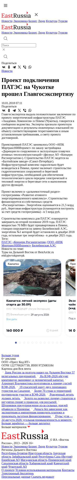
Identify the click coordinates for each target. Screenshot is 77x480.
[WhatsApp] (30, 67)
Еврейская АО (10, 460)
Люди (41, 21)
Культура (51, 21)
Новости (7, 21)
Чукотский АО (17, 466)
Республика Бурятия (14, 453)
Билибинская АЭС (44, 245)
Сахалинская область (14, 463)
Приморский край (59, 460)
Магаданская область (34, 460)
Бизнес (32, 21)
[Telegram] (14, 67)
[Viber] (24, 67)
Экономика (20, 21)
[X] (19, 67)
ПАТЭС (6, 242)
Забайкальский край (25, 456)
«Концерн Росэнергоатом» (30, 242)
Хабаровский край (41, 463)
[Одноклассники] (9, 67)
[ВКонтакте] (3, 67)
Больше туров (10, 355)
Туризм (62, 21)
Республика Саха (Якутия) (55, 456)
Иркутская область (40, 453)
